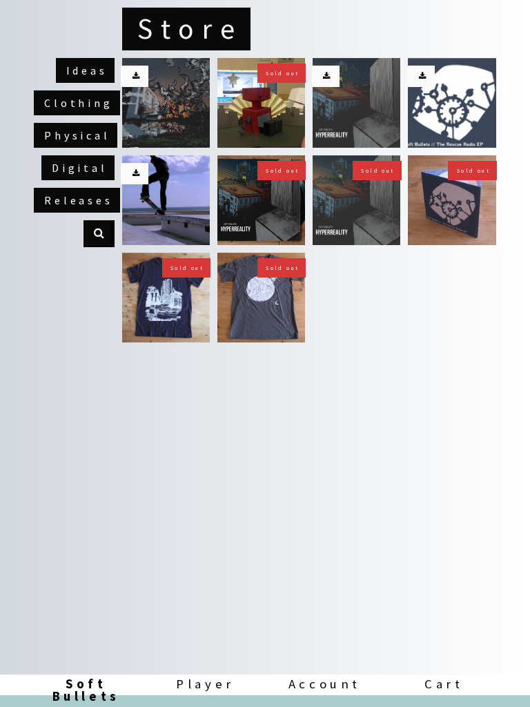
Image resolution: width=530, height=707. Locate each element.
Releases (78, 200)
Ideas (87, 70)
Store (190, 28)
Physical (77, 135)
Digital (80, 168)
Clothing (78, 103)
